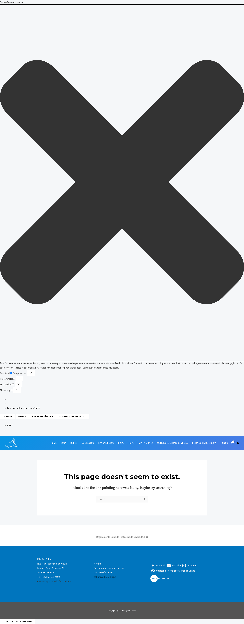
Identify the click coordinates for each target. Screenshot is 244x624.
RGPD (10, 425)
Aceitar (7, 416)
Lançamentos (106, 443)
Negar (22, 416)
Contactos (88, 443)
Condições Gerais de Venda (172, 443)
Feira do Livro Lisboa (204, 443)
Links (121, 443)
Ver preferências (42, 416)
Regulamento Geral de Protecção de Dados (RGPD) (122, 537)
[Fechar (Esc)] (241, 3)
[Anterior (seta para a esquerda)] (5, 312)
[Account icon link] (238, 443)
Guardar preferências (73, 416)
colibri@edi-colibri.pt (105, 576)
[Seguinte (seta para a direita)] (239, 312)
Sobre (73, 443)
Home (54, 443)
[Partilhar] (235, 3)
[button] (122, 183)
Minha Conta (146, 443)
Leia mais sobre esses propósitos (23, 408)
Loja (63, 443)
